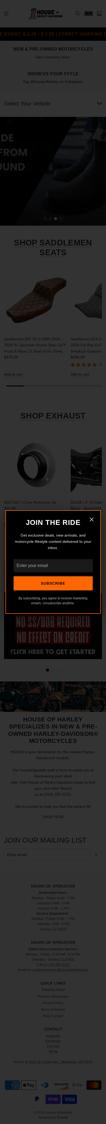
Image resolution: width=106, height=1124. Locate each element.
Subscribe (53, 583)
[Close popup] (91, 520)
